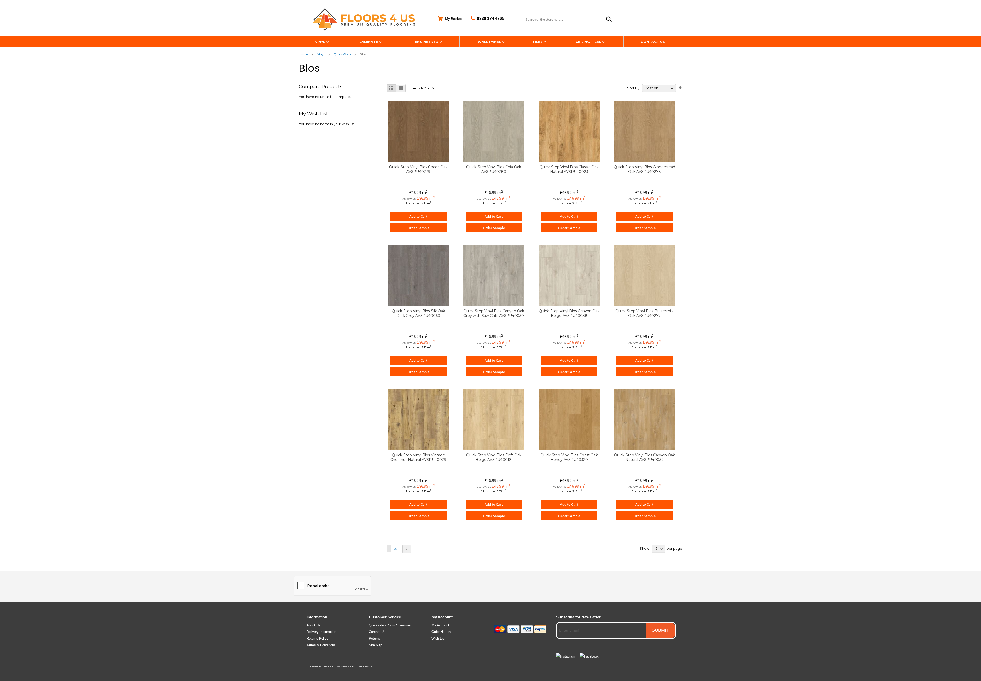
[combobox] (569, 19)
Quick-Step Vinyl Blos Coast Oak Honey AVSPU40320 (569, 457)
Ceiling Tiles (589, 42)
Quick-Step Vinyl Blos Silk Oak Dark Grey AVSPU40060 (418, 313)
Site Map (375, 645)
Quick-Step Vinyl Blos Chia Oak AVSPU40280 (493, 169)
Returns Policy (317, 638)
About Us (313, 625)
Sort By (633, 88)
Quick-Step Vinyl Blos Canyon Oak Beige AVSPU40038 (569, 313)
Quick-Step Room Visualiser (390, 625)
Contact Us (653, 42)
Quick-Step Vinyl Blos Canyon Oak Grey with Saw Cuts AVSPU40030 (493, 313)
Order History (441, 632)
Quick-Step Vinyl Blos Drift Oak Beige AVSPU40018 (493, 457)
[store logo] (370, 20)
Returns (374, 638)
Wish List (438, 638)
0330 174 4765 (490, 18)
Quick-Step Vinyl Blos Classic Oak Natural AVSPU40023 (569, 169)
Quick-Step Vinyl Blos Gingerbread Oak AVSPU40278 (644, 169)
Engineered (427, 42)
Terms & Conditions (321, 645)
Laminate (369, 42)
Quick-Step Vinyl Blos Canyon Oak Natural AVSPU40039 (644, 457)
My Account (440, 625)
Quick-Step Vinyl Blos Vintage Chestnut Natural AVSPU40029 (418, 457)
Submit (660, 630)
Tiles (538, 42)
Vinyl (320, 42)
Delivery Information (321, 632)
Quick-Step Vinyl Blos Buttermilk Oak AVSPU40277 (644, 313)
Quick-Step (342, 54)
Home (303, 54)
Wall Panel (490, 42)
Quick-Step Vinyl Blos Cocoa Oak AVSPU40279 (418, 169)
